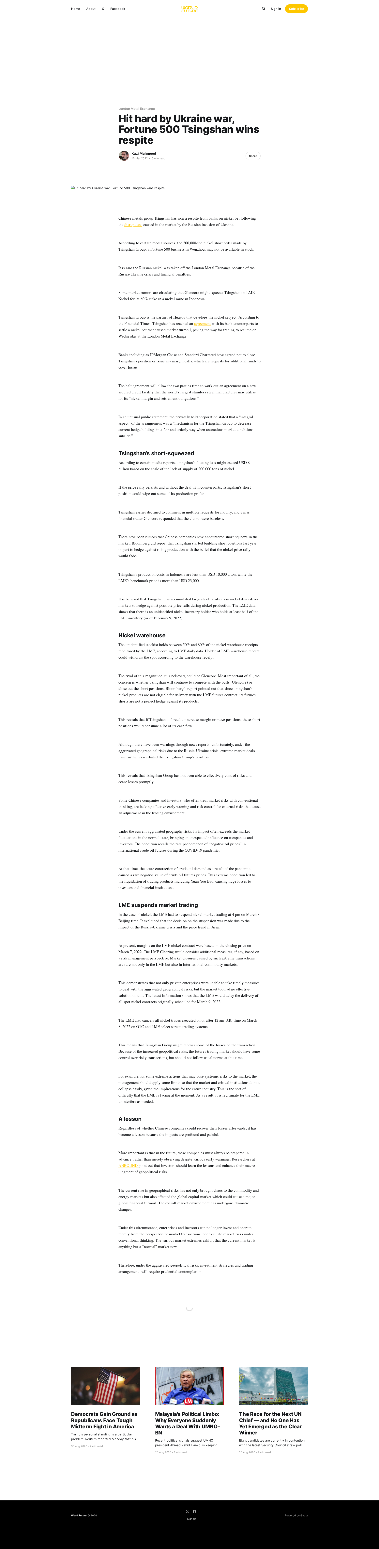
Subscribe (296, 9)
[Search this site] (264, 9)
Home (75, 9)
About (91, 9)
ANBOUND (128, 1165)
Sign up (191, 1518)
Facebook (117, 9)
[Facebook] (194, 1511)
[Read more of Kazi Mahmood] (123, 155)
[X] (187, 1511)
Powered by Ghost (296, 1515)
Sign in (276, 9)
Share (253, 156)
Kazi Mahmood (143, 153)
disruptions (133, 224)
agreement (202, 323)
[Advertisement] (189, 47)
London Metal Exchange (136, 109)
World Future (79, 1515)
